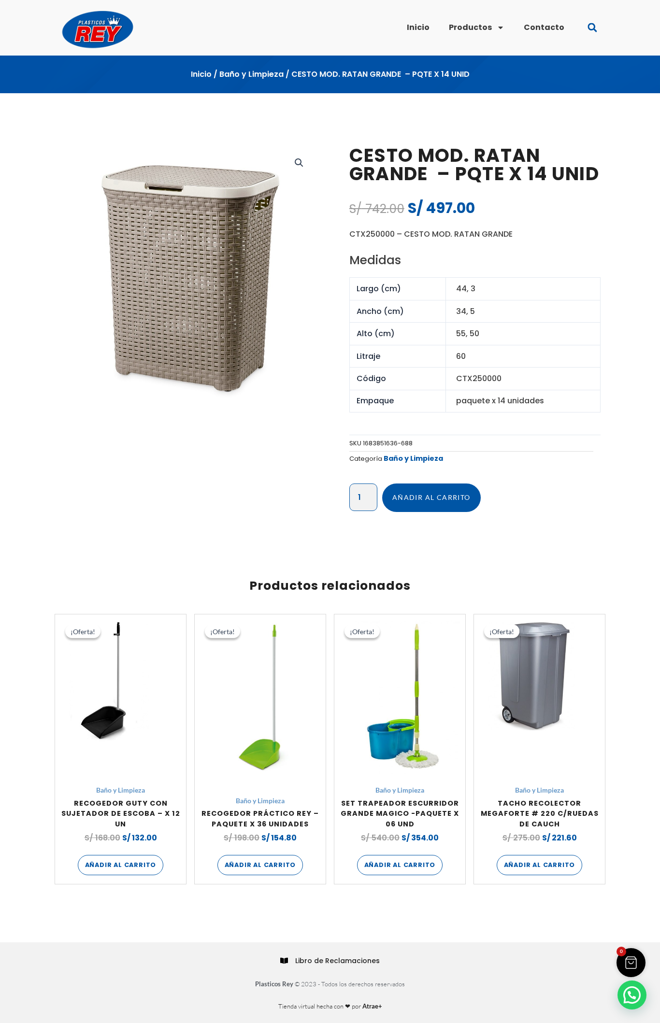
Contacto (544, 27)
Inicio (418, 27)
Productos (470, 27)
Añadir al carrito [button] (121, 865)
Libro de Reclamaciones (337, 961)
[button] (592, 27)
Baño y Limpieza (251, 74)
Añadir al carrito (431, 497)
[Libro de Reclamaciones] (284, 961)
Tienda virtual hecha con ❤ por (330, 1006)
